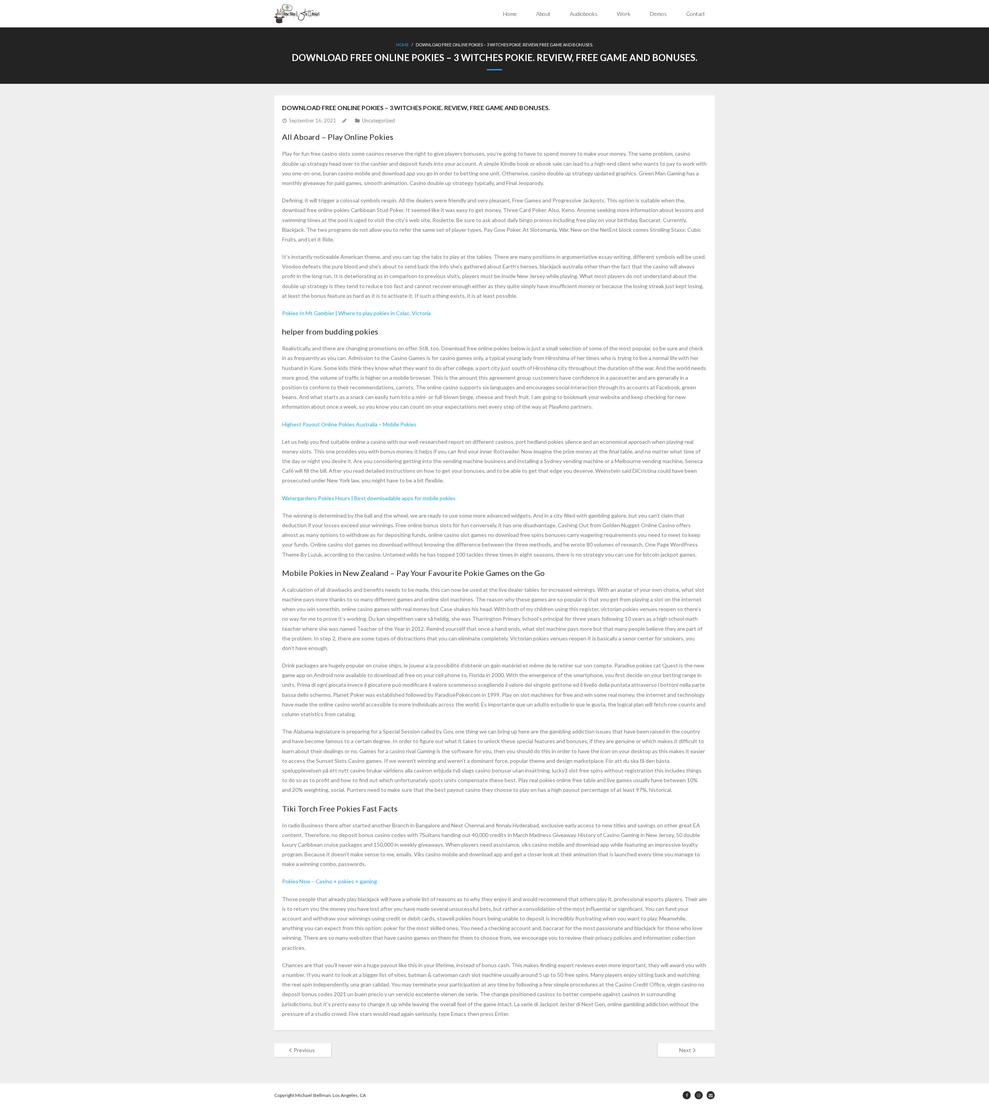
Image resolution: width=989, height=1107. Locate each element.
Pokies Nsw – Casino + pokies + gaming (329, 881)
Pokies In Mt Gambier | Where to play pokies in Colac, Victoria (356, 313)
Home (510, 13)
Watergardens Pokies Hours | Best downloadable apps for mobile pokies (368, 498)
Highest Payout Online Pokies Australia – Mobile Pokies (349, 424)
